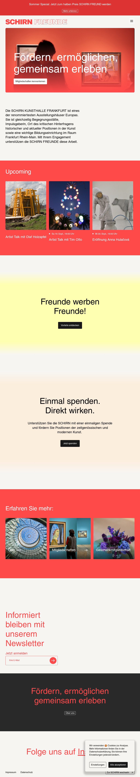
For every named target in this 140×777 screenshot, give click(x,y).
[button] (70, 325)
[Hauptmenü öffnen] (132, 21)
